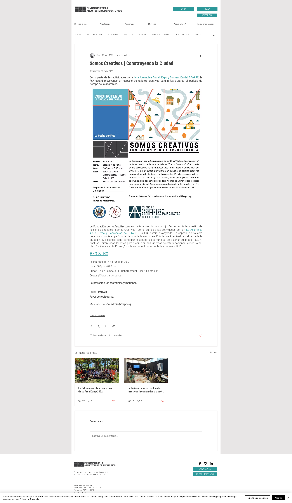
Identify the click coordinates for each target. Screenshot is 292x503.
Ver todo (213, 353)
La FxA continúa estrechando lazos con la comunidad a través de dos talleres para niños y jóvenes (145, 390)
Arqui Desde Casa (94, 35)
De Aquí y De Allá (182, 35)
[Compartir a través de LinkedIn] (106, 326)
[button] (213, 34)
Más (196, 35)
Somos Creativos (97, 316)
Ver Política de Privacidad (28, 499)
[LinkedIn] (211, 463)
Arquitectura (113, 35)
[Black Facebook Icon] (200, 463)
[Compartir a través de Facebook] (91, 326)
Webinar (142, 35)
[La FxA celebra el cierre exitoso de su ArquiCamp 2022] (97, 370)
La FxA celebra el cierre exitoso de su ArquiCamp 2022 (95, 390)
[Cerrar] (288, 498)
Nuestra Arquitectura (160, 35)
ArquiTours (128, 35)
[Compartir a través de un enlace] (113, 326)
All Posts (78, 35)
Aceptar (278, 497)
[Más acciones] (200, 55)
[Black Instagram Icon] (205, 463)
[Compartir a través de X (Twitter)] (98, 326)
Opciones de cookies (258, 497)
